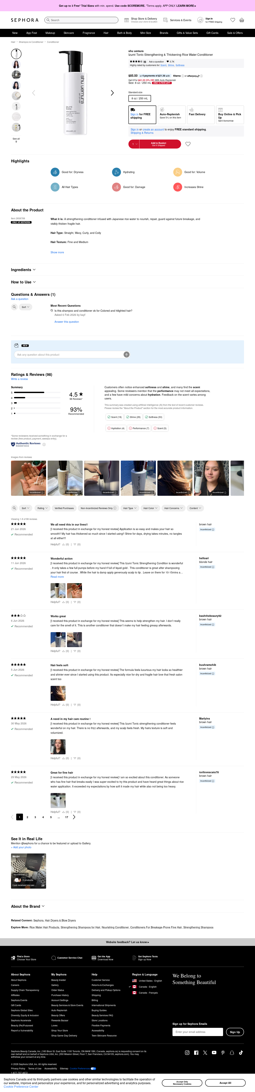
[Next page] (74, 817)
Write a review (19, 379)
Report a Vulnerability (22, 1030)
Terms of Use (34, 1068)
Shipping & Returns (142, 133)
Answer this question (67, 321)
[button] (152, 1083)
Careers (15, 984)
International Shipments (104, 1005)
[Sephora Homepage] (24, 20)
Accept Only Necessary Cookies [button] (182, 1082)
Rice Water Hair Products (44, 927)
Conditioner (53, 41)
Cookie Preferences (80, 1068)
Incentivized (35, 492)
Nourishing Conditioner (115, 927)
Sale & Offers (235, 33)
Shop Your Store (59, 1030)
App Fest (31, 33)
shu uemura (136, 51)
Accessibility (98, 1030)
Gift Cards (212, 33)
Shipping (96, 995)
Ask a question (156, 61)
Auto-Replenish (59, 1010)
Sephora (38, 920)
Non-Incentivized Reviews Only (97, 508)
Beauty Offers (58, 1015)
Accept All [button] (225, 1083)
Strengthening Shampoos (198, 927)
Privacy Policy (18, 1068)
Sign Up (235, 1032)
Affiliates (15, 995)
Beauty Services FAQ (102, 1015)
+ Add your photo (21, 847)
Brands (164, 33)
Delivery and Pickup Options (106, 990)
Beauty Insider (58, 979)
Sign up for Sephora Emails (189, 1024)
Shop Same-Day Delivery (64, 1035)
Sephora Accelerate (21, 1020)
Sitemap (64, 1068)
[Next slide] (112, 92)
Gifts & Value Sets (187, 33)
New (15, 33)
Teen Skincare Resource (104, 1035)
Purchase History (60, 995)
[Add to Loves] (188, 144)
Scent (163, 65)
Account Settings (59, 1000)
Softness (180, 65)
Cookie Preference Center (21, 1086)
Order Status (57, 990)
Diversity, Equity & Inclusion (25, 1015)
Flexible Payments (101, 1025)
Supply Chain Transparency (25, 990)
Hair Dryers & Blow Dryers (60, 920)
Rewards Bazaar (59, 1020)
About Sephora (18, 979)
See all (16, 140)
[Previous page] (12, 817)
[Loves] (232, 20)
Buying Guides (99, 1010)
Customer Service (101, 979)
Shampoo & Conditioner (31, 41)
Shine (171, 65)
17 (66, 817)
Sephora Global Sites (22, 1010)
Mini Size (145, 33)
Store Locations (100, 1020)
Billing (95, 1000)
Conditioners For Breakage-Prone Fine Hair (156, 927)
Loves (54, 1025)
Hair (106, 33)
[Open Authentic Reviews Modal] (44, 444)
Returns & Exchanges (103, 984)
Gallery (55, 984)
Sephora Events (19, 1000)
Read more (57, 576)
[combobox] (81, 20)
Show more (57, 252)
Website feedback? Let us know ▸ (127, 942)
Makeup (50, 33)
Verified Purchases (64, 508)
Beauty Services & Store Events (67, 1005)
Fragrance (89, 33)
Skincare (69, 33)
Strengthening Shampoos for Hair (80, 927)
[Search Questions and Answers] (14, 307)
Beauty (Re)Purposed (22, 1025)
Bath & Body (124, 33)
